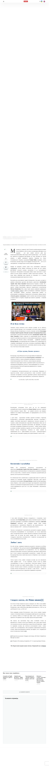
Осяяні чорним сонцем (17, 290)
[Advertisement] (28, 656)
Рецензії (25, 1)
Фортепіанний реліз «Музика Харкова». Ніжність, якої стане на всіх (30, 678)
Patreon (44, 646)
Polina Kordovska (6, 240)
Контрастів (14, 268)
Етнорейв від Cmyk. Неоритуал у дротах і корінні (7, 677)
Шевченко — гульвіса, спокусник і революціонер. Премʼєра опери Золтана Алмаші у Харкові (41, 679)
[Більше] (6, 272)
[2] (25, 631)
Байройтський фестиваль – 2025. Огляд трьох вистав (18, 677)
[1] (42, 600)
